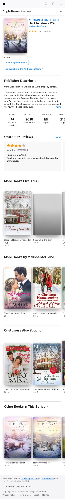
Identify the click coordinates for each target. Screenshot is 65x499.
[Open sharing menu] (60, 62)
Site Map (45, 495)
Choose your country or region (17, 486)
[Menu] (61, 4)
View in (15, 62)
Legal (36, 495)
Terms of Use (24, 495)
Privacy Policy (9, 495)
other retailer (48, 479)
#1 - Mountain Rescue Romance (44, 20)
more (58, 107)
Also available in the (22, 69)
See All (57, 137)
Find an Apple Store (30, 479)
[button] (46, 4)
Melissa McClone (37, 26)
